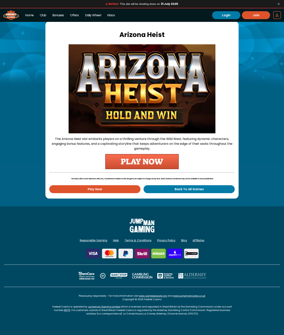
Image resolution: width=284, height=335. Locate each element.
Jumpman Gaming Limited (104, 306)
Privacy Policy (166, 240)
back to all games (189, 189)
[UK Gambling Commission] (142, 275)
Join (256, 15)
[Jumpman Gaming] (142, 231)
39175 (67, 310)
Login (226, 15)
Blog (184, 240)
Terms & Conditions (138, 240)
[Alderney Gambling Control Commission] (192, 275)
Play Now (95, 189)
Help (116, 240)
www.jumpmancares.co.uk (189, 295)
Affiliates (198, 240)
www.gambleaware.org (153, 295)
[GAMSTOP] (119, 275)
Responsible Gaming (93, 240)
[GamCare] (86, 276)
